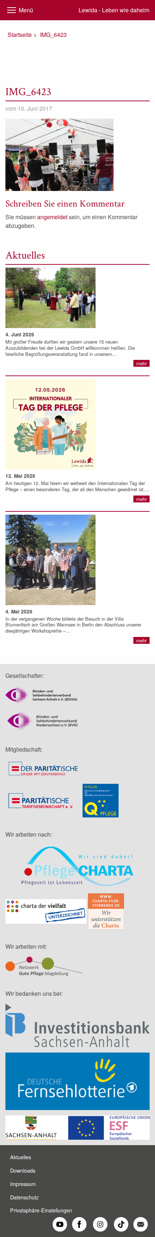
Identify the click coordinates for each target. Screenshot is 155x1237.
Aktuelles (20, 1157)
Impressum (23, 1183)
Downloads (22, 1170)
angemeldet (52, 217)
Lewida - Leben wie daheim (114, 10)
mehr (141, 363)
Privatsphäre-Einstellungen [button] (41, 1210)
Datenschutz (24, 1197)
